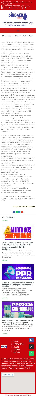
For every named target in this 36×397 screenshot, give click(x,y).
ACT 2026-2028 (8, 217)
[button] (18, 30)
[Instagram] (31, 346)
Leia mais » (4, 220)
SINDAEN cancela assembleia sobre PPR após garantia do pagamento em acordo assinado (18, 285)
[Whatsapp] (31, 353)
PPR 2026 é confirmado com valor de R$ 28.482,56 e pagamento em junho (17, 321)
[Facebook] (31, 340)
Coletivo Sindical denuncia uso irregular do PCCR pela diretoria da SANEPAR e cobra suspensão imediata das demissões (17, 246)
